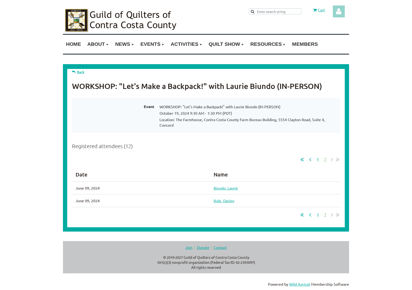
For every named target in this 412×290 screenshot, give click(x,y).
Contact (220, 247)
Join (188, 247)
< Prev (310, 159)
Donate (203, 247)
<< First (302, 159)
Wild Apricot (299, 284)
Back (80, 72)
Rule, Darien (224, 200)
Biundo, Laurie (226, 188)
